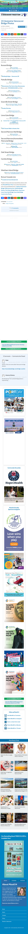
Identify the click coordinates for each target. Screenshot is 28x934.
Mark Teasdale (15, 147)
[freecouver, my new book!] (14, 877)
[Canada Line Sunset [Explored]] (9, 179)
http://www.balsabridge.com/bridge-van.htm (13, 369)
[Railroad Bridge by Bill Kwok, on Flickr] (14, 134)
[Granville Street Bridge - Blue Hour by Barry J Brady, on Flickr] (14, 104)
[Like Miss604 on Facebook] (16, 10)
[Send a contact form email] (19, 10)
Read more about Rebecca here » (10, 903)
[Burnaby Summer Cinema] (14, 659)
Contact (21, 8)
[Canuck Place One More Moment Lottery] (14, 531)
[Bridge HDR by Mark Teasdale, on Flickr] (14, 146)
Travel (9, 8)
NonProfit (2, 8)
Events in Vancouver (6, 921)
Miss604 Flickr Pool (8, 184)
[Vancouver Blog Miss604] (14, 2)
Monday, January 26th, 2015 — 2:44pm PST (7, 29)
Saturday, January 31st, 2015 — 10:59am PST (18, 362)
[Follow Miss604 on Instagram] (12, 10)
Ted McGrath (15, 144)
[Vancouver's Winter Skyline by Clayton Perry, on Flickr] (14, 70)
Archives (22, 880)
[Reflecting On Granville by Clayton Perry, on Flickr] (14, 111)
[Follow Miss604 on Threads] (14, 10)
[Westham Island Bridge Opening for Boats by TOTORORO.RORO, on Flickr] (14, 172)
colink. (15, 162)
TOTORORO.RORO (13, 88)
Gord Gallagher (15, 98)
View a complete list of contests (13, 348)
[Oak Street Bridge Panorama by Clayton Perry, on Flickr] (14, 154)
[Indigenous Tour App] (14, 494)
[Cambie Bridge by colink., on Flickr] (14, 161)
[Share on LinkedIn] (9, 34)
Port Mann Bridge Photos (11, 190)
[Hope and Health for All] (14, 477)
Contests (14, 880)
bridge (7, 203)
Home (3, 909)
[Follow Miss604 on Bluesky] (10, 10)
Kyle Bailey (15, 91)
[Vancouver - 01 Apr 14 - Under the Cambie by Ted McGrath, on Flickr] (14, 164)
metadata (14, 200)
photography (11, 203)
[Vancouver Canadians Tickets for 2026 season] (14, 14)
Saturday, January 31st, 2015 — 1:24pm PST (18, 377)
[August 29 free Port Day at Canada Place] (14, 401)
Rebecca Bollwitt (6, 26)
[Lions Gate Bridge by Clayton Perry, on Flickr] (14, 117)
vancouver (10, 201)
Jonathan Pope (15, 68)
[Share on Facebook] (2, 34)
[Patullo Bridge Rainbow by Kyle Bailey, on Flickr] (14, 90)
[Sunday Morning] (6, 108)
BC (7, 201)
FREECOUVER (15, 6)
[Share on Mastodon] (25, 34)
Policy (3, 918)
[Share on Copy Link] (22, 34)
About (17, 8)
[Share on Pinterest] (5, 34)
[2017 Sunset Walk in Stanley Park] (10, 128)
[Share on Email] (12, 34)
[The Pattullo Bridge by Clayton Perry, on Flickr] (14, 82)
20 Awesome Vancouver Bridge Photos (12, 22)
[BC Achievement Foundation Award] (14, 610)
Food (6, 8)
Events (13, 8)
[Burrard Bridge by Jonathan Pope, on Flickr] (14, 67)
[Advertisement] (14, 278)
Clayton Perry (15, 71)
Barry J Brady (15, 105)
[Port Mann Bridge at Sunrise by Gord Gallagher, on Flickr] (14, 97)
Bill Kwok (15, 135)
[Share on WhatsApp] (18, 34)
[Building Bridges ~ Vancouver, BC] (10, 76)
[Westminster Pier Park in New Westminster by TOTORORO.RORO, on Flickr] (13, 86)
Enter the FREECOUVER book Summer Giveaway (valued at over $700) (13, 345)
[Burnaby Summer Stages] (14, 561)
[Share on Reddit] (15, 34)
